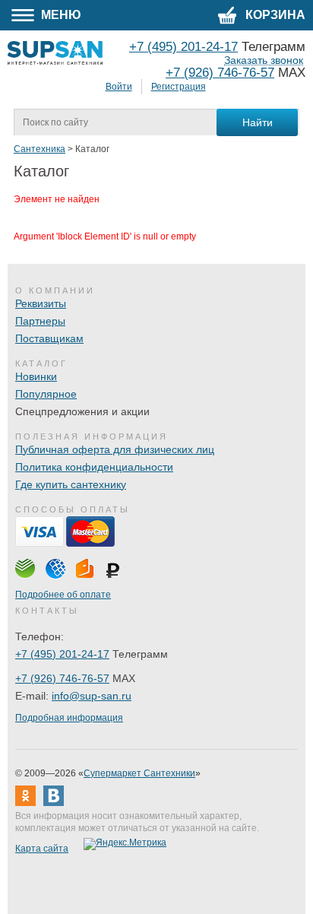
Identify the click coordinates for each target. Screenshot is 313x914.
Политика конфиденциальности (94, 467)
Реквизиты (40, 303)
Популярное (46, 394)
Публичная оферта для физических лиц (114, 449)
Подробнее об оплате (63, 594)
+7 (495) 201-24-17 (62, 654)
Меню (59, 14)
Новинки (36, 376)
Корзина (273, 14)
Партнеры (40, 321)
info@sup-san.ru (91, 696)
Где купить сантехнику (70, 484)
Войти (119, 86)
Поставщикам (49, 338)
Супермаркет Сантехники (139, 773)
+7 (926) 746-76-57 (220, 72)
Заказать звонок (263, 60)
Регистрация (178, 86)
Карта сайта (41, 848)
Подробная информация (69, 717)
